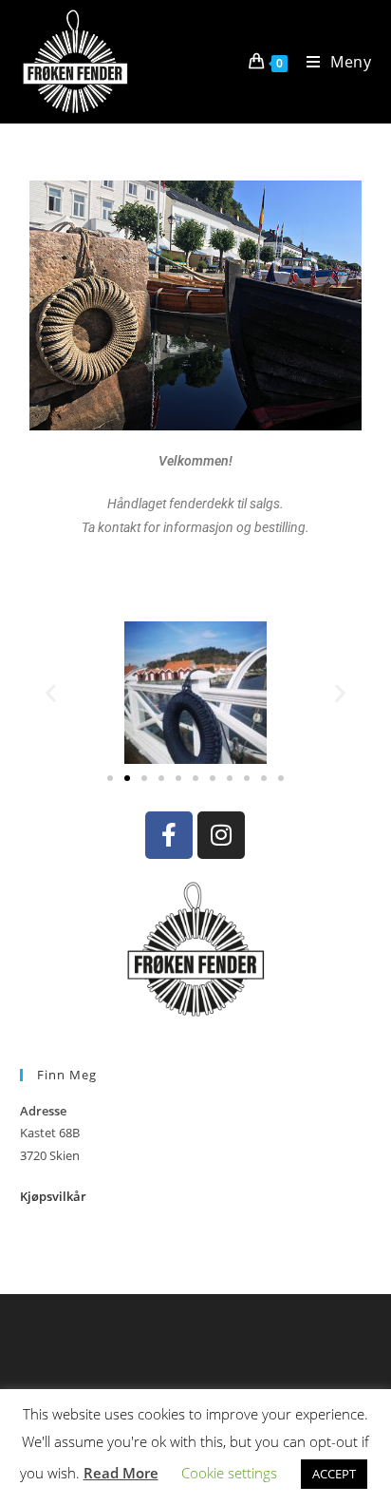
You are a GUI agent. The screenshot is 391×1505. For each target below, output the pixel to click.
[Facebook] (169, 835)
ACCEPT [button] (334, 1473)
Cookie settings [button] (229, 1472)
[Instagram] (221, 835)
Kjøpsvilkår (53, 1196)
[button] (51, 692)
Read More (121, 1472)
